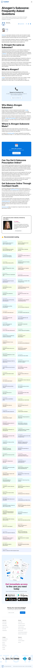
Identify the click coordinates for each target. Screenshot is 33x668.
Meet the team (4, 645)
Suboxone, (4, 53)
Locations (3, 649)
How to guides (4, 623)
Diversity (3, 647)
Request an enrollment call (16, 97)
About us (3, 642)
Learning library (4, 630)
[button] (31, 2)
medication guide (11, 133)
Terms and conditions (21, 640)
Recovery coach (20, 630)
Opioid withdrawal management (22, 632)
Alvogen (3, 77)
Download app (4, 640)
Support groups (4, 625)
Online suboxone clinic (21, 623)
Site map (19, 642)
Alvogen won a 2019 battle (10, 118)
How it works (4, 628)
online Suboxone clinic (15, 189)
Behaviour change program (22, 628)
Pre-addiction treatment (21, 625)
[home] (5, 2)
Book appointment (16, 153)
